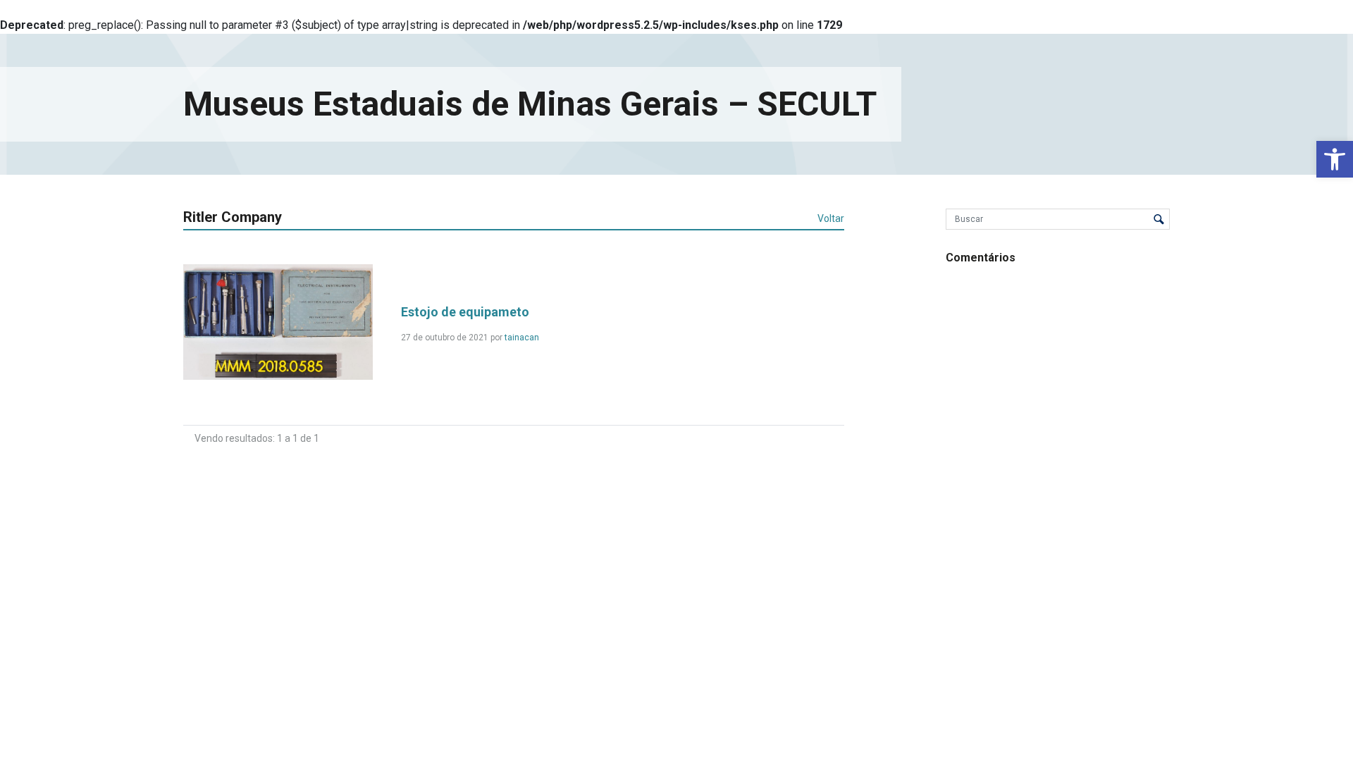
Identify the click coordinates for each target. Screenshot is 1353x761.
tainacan (522, 337)
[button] (1334, 159)
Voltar (830, 218)
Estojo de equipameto (465, 311)
